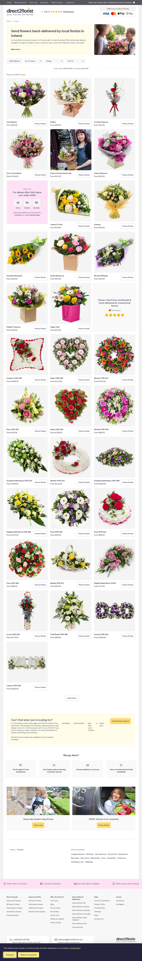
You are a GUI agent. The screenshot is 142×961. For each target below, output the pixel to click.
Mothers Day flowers (37, 911)
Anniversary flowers (14, 908)
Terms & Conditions (102, 900)
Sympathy (111, 858)
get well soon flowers (91, 726)
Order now (38, 825)
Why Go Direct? (21, 3)
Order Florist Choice (120, 721)
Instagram (120, 904)
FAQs (96, 915)
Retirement (95, 858)
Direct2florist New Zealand (79, 918)
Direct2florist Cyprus (80, 906)
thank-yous (102, 724)
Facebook (120, 900)
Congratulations (78, 854)
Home (9, 3)
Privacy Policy (99, 904)
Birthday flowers (13, 904)
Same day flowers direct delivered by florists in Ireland (111, 2)
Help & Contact (57, 3)
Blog (52, 904)
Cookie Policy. (75, 948)
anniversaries (79, 723)
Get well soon (101, 854)
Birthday (90, 854)
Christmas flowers (36, 904)
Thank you (121, 858)
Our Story (54, 900)
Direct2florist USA (79, 923)
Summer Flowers (35, 900)
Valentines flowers (36, 908)
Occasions (70, 3)
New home (85, 858)
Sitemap (97, 911)
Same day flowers (14, 900)
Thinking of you (77, 862)
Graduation (123, 854)
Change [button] (22, 74)
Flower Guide (55, 922)
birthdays (66, 723)
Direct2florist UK (79, 903)
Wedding (89, 862)
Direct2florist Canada (81, 910)
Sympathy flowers (14, 911)
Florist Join (33, 3)
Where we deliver (57, 919)
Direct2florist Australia (81, 914)
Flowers (16, 21)
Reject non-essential (28, 954)
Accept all (10, 954)
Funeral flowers (13, 915)
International (77, 927)
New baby (75, 858)
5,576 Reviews (68, 12)
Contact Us (99, 919)
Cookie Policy (99, 908)
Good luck (112, 854)
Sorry (103, 858)
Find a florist (104, 825)
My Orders (44, 3)
